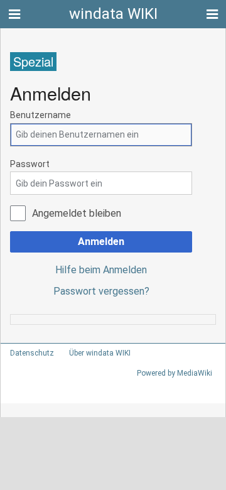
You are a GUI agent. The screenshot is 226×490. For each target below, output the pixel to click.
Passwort (30, 164)
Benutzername (40, 115)
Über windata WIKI (100, 353)
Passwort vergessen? (101, 291)
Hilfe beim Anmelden (101, 270)
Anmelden (101, 242)
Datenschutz (32, 353)
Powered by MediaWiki (174, 373)
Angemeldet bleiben (76, 213)
